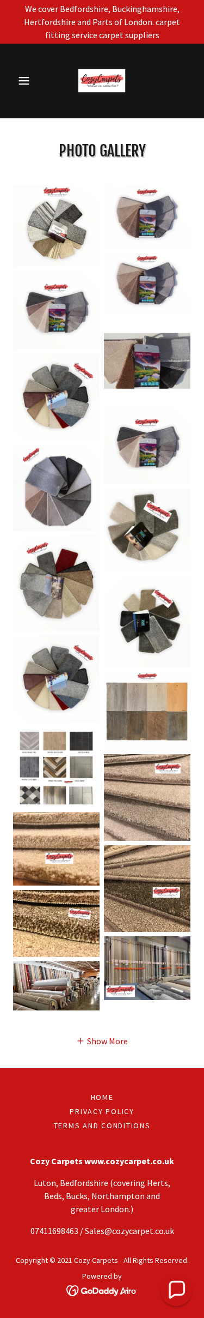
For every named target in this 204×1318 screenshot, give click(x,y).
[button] (26, 81)
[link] (101, 80)
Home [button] (102, 1097)
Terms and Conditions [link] (102, 1125)
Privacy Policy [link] (102, 1111)
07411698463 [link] (54, 1230)
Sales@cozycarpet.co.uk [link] (129, 1230)
